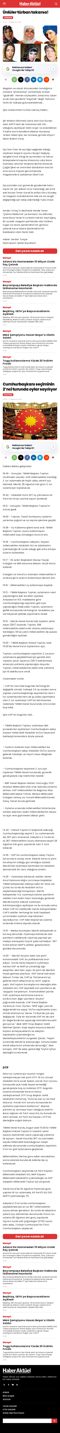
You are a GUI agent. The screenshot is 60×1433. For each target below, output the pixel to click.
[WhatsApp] (14, 79)
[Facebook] (27, 79)
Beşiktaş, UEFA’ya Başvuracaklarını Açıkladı (26, 312)
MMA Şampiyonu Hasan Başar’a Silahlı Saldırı (29, 336)
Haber (6, 1376)
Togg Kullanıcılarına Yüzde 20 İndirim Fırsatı (28, 362)
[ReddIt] (46, 79)
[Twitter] (4, 1384)
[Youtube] (12, 1384)
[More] (53, 79)
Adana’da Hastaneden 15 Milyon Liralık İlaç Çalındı (29, 263)
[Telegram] (40, 79)
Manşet (7, 257)
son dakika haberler (25, 1376)
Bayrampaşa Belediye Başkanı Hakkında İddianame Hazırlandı (30, 286)
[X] (21, 79)
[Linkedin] (33, 79)
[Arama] (54, 1421)
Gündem (8, 17)
